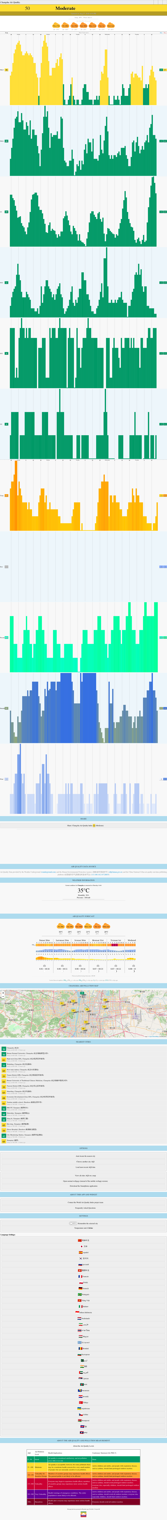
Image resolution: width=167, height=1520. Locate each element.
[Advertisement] (68, 846)
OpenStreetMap (154, 1036)
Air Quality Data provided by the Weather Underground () (28, 872)
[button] (105, 1001)
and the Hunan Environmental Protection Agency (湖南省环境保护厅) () (89, 872)
